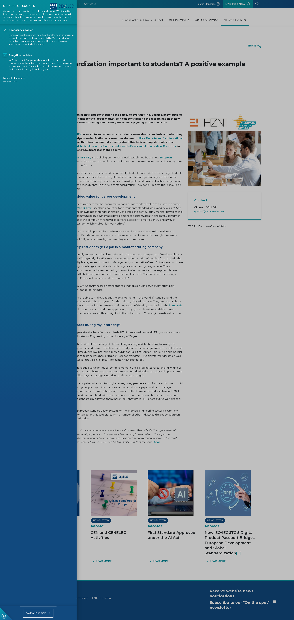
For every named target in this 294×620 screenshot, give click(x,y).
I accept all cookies (14, 78)
